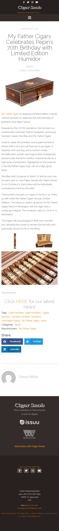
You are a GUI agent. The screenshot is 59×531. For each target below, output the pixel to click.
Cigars (45, 312)
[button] (12, 341)
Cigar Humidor (16, 312)
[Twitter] (28, 2)
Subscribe (21, 13)
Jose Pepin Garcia (10, 320)
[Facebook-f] (24, 2)
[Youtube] (37, 2)
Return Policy (38, 513)
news (44, 320)
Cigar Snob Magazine (30, 516)
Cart (37, 13)
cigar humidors (33, 312)
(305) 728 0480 (32, 505)
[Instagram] (32, 2)
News (29, 66)
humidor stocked (21, 316)
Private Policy (24, 513)
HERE (22, 301)
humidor (5, 316)
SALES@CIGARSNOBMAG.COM (29, 508)
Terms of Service (8, 513)
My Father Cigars (10, 114)
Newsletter (30, 13)
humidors (36, 316)
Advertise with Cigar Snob (29, 446)
